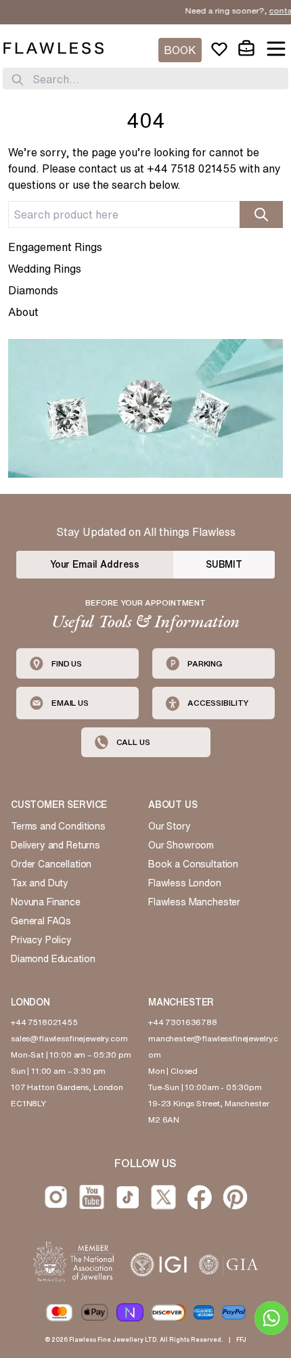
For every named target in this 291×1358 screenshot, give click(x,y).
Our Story (169, 826)
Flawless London (184, 883)
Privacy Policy (41, 940)
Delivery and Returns (55, 845)
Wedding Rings (44, 268)
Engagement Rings (55, 247)
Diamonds (33, 290)
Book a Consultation (193, 864)
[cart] (246, 48)
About (23, 312)
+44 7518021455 (44, 1022)
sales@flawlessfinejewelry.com (69, 1038)
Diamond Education (53, 959)
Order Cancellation (51, 864)
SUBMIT (224, 564)
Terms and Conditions (58, 826)
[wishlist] (219, 48)
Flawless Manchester (194, 902)
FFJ (241, 1339)
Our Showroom (181, 845)
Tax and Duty (39, 883)
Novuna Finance (46, 902)
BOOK (180, 50)
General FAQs (41, 921)
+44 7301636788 (182, 1022)
